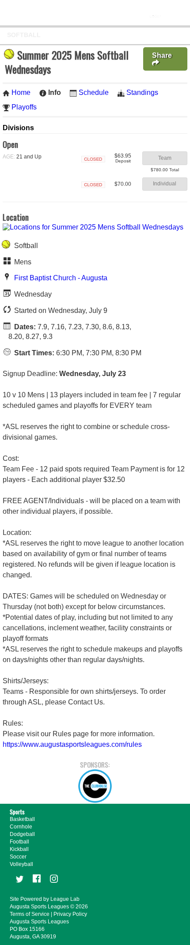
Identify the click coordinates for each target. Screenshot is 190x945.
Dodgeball (22, 834)
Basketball (22, 819)
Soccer (18, 857)
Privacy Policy (70, 914)
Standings (142, 92)
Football (19, 842)
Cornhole (21, 827)
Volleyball (21, 864)
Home (20, 92)
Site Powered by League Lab (45, 899)
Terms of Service (29, 914)
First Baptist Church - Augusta (60, 278)
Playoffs (24, 107)
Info (54, 92)
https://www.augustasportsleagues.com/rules (72, 744)
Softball (24, 34)
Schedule (94, 92)
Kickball (19, 849)
